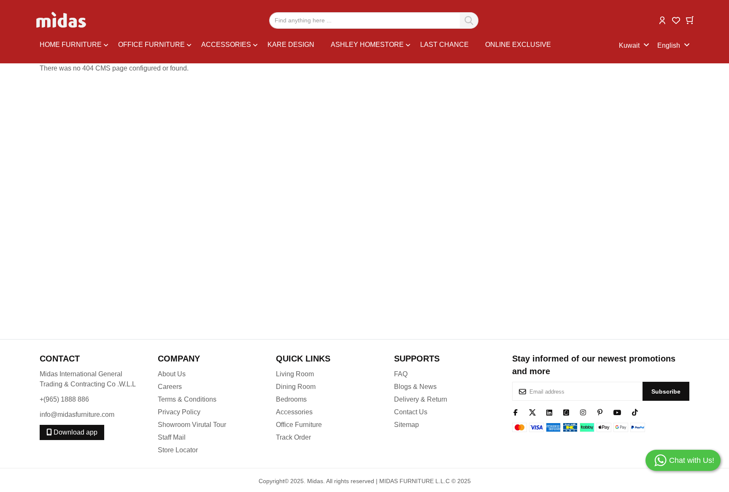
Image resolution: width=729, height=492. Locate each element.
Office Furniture (299, 424)
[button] (662, 19)
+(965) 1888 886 (64, 399)
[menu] (329, 45)
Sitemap (406, 424)
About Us (172, 374)
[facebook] (515, 412)
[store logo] (61, 20)
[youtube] (617, 412)
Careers (170, 386)
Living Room (295, 374)
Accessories (294, 412)
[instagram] (583, 412)
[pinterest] (600, 412)
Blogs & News (415, 386)
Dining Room (296, 386)
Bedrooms (291, 399)
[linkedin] (549, 412)
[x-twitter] (532, 412)
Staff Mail (172, 437)
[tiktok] (635, 412)
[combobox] (373, 20)
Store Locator (178, 450)
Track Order (293, 437)
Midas (315, 481)
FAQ (401, 374)
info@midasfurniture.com (77, 414)
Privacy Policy (179, 412)
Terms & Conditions (187, 399)
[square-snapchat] (566, 412)
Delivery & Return (420, 399)
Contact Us (410, 412)
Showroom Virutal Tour (192, 424)
